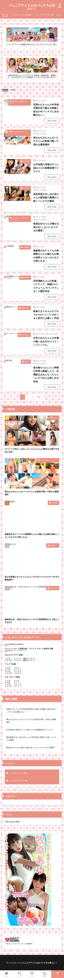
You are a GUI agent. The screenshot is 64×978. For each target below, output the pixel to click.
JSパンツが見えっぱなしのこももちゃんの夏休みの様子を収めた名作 (32, 450)
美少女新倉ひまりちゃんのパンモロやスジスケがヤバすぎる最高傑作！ (32, 578)
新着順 (5, 90)
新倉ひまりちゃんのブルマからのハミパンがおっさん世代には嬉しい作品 (46, 314)
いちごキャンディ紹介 (18, 773)
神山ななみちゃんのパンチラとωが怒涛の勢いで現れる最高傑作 (46, 141)
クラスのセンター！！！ (16, 133)
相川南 (27, 361)
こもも (55, 417)
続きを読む (52, 121)
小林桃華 (26, 247)
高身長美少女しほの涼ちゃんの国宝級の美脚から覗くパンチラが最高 (46, 197)
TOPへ (57, 976)
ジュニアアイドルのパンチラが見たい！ (32, 7)
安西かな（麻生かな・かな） (19, 102)
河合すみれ (54, 588)
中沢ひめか (25, 335)
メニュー (32, 976)
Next (39, 397)
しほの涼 (26, 188)
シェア (19, 976)
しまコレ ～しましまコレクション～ (19, 219)
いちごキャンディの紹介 (21, 15)
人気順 (12, 90)
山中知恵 (26, 161)
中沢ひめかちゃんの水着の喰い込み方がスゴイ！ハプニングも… (46, 341)
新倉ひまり (25, 308)
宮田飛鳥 (26, 277)
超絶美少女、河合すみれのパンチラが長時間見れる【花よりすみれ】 (32, 621)
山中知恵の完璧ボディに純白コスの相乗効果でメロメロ (46, 168)
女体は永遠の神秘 (12, 821)
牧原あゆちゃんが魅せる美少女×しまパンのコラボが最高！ (46, 227)
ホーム (5, 15)
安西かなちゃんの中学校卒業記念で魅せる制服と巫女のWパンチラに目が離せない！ (46, 109)
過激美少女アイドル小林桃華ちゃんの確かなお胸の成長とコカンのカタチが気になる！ (46, 255)
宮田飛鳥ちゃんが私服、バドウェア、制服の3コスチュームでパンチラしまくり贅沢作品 (46, 286)
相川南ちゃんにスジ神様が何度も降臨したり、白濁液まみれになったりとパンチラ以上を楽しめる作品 (46, 374)
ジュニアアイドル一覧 (44, 15)
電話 (44, 976)
